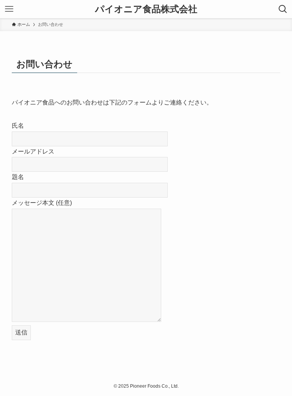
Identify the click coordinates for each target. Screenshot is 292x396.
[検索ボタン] (283, 9)
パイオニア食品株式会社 (146, 9)
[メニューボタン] (9, 9)
